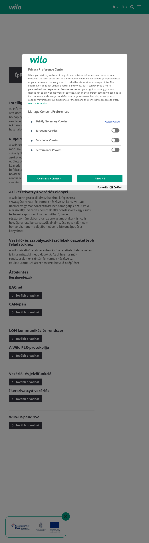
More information (37, 103)
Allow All (100, 178)
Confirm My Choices (49, 178)
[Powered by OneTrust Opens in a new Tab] (111, 188)
